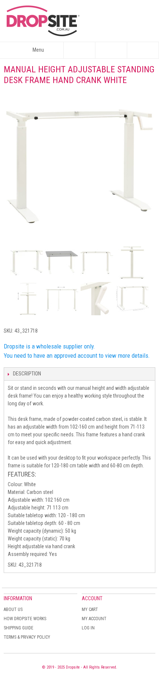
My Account (94, 618)
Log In (88, 628)
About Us (13, 609)
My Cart (90, 609)
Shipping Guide (18, 628)
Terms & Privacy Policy (27, 637)
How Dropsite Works (25, 618)
